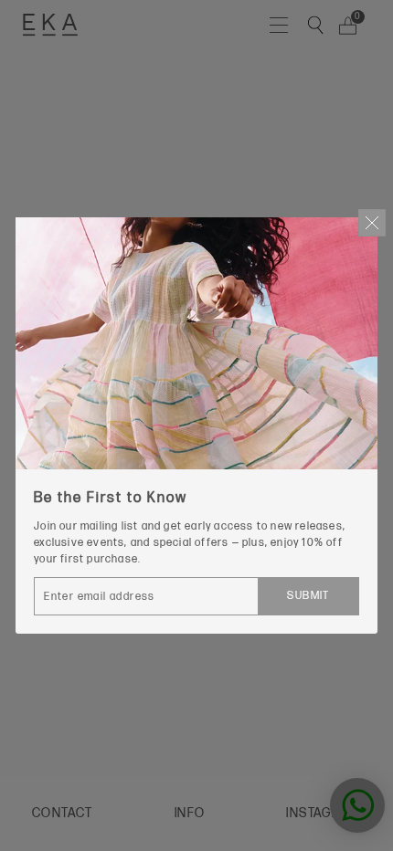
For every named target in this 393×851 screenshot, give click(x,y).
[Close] (372, 222)
